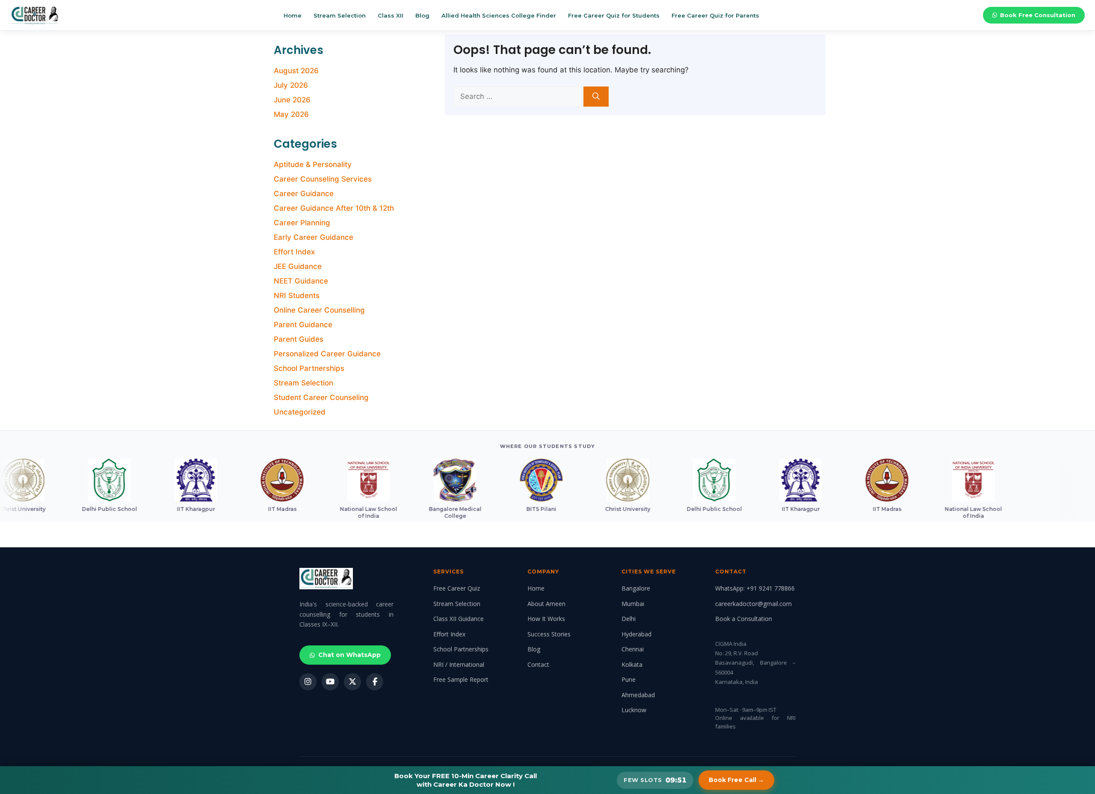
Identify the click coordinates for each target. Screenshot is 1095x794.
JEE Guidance (298, 266)
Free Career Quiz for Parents (715, 15)
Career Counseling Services (323, 179)
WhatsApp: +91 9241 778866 (755, 588)
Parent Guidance (303, 324)
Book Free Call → (736, 780)
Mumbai (632, 604)
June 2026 (292, 100)
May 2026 (291, 114)
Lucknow (633, 710)
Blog (422, 15)
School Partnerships (309, 368)
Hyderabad (636, 634)
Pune (628, 679)
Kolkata (631, 664)
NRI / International (458, 664)
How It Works (546, 619)
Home (293, 15)
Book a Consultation (743, 619)
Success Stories (549, 634)
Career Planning (302, 222)
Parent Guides (298, 339)
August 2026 (296, 70)
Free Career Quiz (456, 588)
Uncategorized (300, 412)
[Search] (596, 97)
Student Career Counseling (321, 397)
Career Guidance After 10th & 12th (334, 208)
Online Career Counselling (319, 310)
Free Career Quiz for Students (614, 15)
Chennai (632, 649)
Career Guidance (304, 193)
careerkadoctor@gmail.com (753, 604)
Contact (538, 664)
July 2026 (291, 85)
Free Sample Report (460, 679)
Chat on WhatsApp (349, 655)
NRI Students (297, 295)
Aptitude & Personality (313, 164)
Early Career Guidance (313, 237)
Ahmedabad (638, 695)
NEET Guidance (301, 281)
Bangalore (635, 588)
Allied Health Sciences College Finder (498, 15)
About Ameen (546, 604)
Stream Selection (340, 15)
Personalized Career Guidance (327, 353)
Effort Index (294, 252)
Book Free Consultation (1037, 15)
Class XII (390, 15)
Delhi (628, 619)
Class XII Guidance (458, 619)
